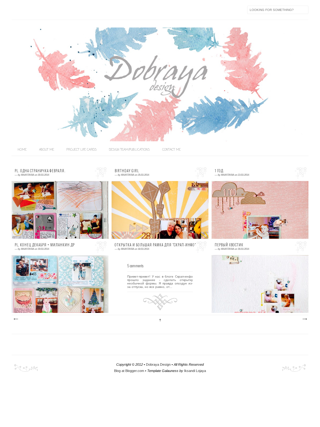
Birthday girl (127, 170)
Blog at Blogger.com (129, 371)
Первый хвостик (229, 245)
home (22, 150)
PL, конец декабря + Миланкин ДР (45, 245)
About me (46, 150)
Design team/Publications (129, 150)
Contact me (171, 150)
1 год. (219, 170)
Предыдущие (304, 319)
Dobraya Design (158, 364)
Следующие (16, 319)
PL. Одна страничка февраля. (40, 170)
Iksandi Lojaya (195, 371)
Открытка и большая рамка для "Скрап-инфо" (155, 245)
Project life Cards (82, 150)
